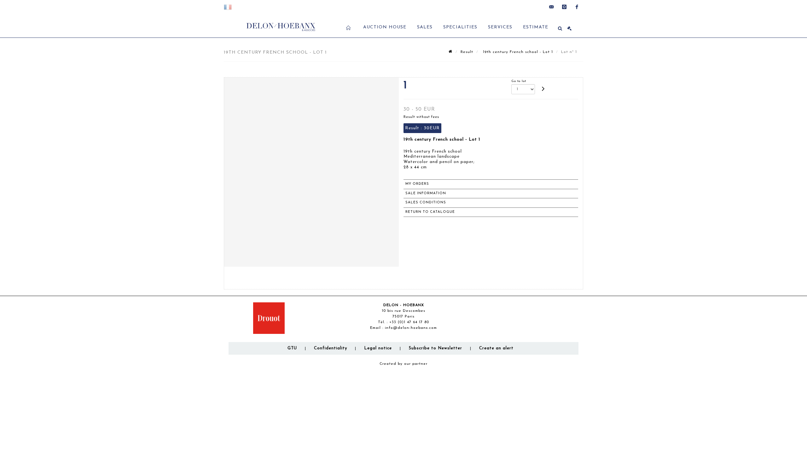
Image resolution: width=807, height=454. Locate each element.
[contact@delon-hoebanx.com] (551, 7)
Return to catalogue (430, 212)
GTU (292, 348)
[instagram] (564, 7)
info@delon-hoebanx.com (411, 328)
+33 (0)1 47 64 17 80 (409, 322)
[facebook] (577, 7)
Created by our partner (403, 364)
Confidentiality (330, 348)
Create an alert (496, 348)
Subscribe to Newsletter (435, 348)
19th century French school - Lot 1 (517, 52)
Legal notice (378, 348)
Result (467, 52)
